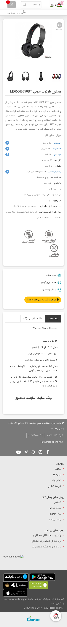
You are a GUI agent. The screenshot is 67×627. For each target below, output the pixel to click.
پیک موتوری (55, 514)
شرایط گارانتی (54, 486)
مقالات (58, 469)
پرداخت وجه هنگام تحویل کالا (46, 547)
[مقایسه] (59, 25)
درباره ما (57, 475)
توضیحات (53, 319)
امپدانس (57, 154)
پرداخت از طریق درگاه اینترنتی (46, 541)
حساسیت (57, 148)
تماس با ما (56, 480)
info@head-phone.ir (50, 442)
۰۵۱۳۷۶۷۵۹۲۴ (53, 435)
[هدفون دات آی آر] (55, 4)
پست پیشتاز (55, 519)
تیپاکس (57, 502)
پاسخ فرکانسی (54, 171)
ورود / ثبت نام (14, 13)
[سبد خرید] (11, 4)
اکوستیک (57, 143)
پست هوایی (55, 508)
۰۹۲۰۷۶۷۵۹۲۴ (35, 435)
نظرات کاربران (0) (32, 319)
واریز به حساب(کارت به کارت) (47, 535)
